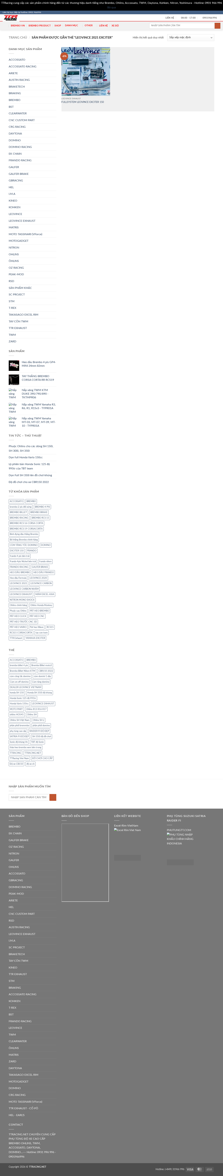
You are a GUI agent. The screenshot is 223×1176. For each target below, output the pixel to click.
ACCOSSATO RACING (22, 66)
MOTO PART (16, 709)
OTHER (89, 26)
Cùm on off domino (19, 682)
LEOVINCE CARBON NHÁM (24, 589)
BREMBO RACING (19, 518)
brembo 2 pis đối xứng (21, 507)
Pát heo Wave (36, 627)
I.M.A (12, 194)
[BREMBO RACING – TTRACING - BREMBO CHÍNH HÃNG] (14, 17)
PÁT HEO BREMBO (39, 611)
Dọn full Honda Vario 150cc (26, 457)
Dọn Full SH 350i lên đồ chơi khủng (30, 475)
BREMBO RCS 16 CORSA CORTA (26, 523)
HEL (11, 187)
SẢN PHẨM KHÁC (20, 288)
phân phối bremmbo (19, 726)
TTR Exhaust (16, 638)
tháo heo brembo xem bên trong (25, 747)
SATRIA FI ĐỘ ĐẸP (19, 736)
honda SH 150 (17, 693)
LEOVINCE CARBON (41, 583)
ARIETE (13, 73)
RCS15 (50, 627)
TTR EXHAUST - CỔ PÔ (23, 1108)
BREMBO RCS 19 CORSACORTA (26, 529)
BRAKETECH (17, 86)
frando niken (45, 561)
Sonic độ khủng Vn (19, 742)
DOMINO (15, 140)
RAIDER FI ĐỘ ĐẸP (39, 731)
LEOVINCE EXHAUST (22, 220)
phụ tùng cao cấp (18, 731)
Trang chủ (18, 37)
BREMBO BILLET (18, 512)
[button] (5, 25)
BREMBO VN (18, 26)
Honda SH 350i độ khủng (39, 693)
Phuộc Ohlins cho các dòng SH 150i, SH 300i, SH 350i (31, 448)
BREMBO (14, 100)
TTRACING (15, 753)
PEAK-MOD (16, 274)
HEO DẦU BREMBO (20, 572)
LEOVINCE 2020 (38, 578)
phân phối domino (41, 726)
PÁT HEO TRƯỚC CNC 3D (23, 622)
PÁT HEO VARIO (18, 627)
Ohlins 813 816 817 (36, 709)
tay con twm (42, 633)
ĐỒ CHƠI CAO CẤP (42, 758)
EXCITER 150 (17, 551)
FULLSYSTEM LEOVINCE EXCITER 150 (82, 102)
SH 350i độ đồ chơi (41, 736)
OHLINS (14, 254)
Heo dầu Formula (18, 578)
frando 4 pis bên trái (19, 556)
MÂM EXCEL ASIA (44, 594)
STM (11, 301)
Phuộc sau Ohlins (18, 611)
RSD (11, 281)
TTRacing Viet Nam (19, 758)
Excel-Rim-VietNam (126, 825)
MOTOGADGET (18, 240)
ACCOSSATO (17, 59)
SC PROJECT (17, 294)
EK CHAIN (15, 153)
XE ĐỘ (115, 26)
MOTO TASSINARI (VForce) (25, 234)
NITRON (14, 247)
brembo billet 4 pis (19, 665)
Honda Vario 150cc (19, 704)
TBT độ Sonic (37, 742)
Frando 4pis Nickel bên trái (23, 561)
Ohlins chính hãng (18, 605)
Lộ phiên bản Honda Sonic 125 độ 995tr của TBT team (29, 466)
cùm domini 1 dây (42, 676)
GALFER (14, 167)
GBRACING (16, 180)
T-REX (12, 308)
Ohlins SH (32, 715)
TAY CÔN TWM (18, 321)
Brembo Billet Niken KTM (22, 671)
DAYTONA (15, 133)
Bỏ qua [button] (111, 7)
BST (11, 106)
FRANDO (31, 551)
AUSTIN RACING (19, 80)
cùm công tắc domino (20, 676)
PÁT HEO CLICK (18, 616)
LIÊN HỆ (103, 26)
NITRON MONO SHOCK (22, 600)
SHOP (58, 26)
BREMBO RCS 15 (40, 518)
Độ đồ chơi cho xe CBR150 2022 (29, 482)
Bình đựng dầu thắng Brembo (24, 534)
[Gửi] (217, 26)
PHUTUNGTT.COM (179, 830)
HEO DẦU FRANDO (43, 572)
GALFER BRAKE (19, 174)
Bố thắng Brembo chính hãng (24, 540)
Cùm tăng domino (40, 682)
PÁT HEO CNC (37, 616)
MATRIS (14, 227)
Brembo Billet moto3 (41, 665)
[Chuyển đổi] (54, 100)
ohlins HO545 (17, 715)
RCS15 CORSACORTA (21, 633)
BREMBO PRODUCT (40, 26)
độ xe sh (30, 764)
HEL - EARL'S (17, 1115)
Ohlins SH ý (38, 720)
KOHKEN (14, 207)
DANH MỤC (71, 26)
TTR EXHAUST (18, 328)
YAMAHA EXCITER (35, 638)
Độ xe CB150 (16, 764)
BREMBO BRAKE (39, 512)
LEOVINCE (15, 214)
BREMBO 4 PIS (42, 507)
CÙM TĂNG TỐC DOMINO (23, 545)
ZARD (12, 341)
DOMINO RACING (20, 147)
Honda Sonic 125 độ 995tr (23, 698)
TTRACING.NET (33, 753)
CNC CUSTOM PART (22, 120)
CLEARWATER (18, 113)
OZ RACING (16, 267)
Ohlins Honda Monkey (41, 605)
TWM (12, 334)
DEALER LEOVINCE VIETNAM (25, 687)
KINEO (13, 200)
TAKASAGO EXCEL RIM (23, 314)
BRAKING (15, 93)
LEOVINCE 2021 (18, 583)
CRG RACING (17, 126)
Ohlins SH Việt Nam (19, 720)
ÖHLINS (14, 261)
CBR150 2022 (46, 671)
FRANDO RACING (20, 160)
